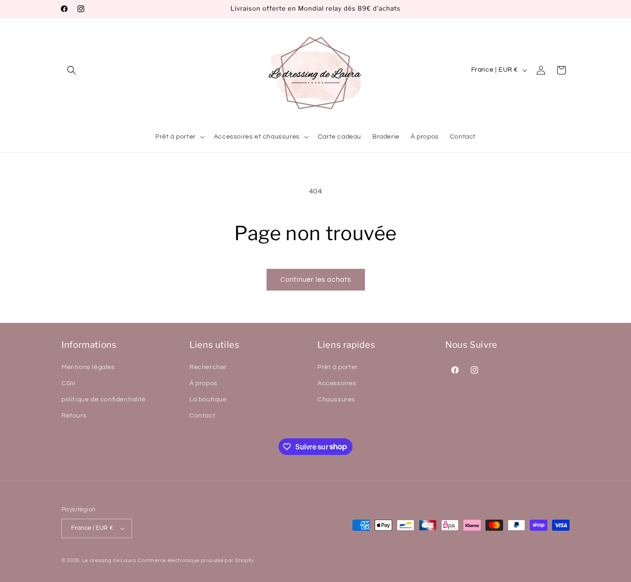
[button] (71, 70)
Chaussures (336, 399)
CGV (68, 383)
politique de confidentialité (103, 399)
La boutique (208, 399)
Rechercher (208, 367)
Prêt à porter (337, 367)
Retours (73, 415)
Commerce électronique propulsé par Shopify (196, 560)
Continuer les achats (315, 279)
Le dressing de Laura (109, 560)
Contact (202, 415)
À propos (203, 383)
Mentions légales (88, 367)
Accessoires (337, 383)
